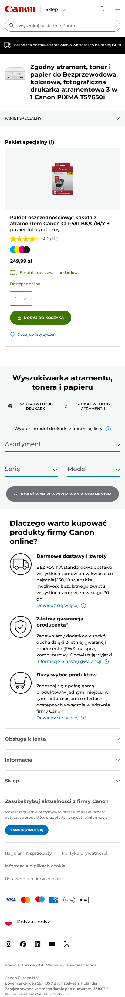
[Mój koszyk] (102, 9)
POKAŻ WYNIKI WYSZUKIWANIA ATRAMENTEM (66, 494)
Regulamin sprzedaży (28, 853)
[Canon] (20, 9)
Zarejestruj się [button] (26, 830)
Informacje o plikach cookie (35, 866)
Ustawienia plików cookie (33, 878)
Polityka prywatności (84, 853)
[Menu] (117, 9)
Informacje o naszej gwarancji (68, 661)
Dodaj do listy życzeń (36, 334)
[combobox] (62, 26)
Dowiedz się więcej (57, 605)
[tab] (33, 406)
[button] (108, 428)
